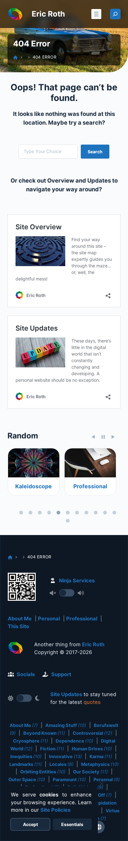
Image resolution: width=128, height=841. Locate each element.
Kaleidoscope (33, 486)
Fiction (52, 749)
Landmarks (25, 764)
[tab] (21, 512)
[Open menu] (96, 14)
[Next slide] (113, 436)
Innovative (65, 756)
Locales (61, 764)
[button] (98, 827)
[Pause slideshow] (103, 436)
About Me (20, 618)
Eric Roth (48, 13)
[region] (64, 486)
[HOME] (15, 57)
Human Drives (92, 749)
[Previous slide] (93, 436)
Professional (90, 486)
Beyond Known (44, 733)
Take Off (99, 795)
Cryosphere (30, 741)
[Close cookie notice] (101, 783)
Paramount (69, 779)
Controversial (92, 733)
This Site (18, 626)
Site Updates (66, 694)
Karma (100, 756)
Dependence (74, 741)
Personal (49, 618)
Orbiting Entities (42, 772)
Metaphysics (100, 764)
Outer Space (26, 779)
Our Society (90, 772)
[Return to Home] (15, 649)
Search (95, 151)
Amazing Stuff (65, 725)
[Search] (115, 14)
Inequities (25, 756)
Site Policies (55, 810)
